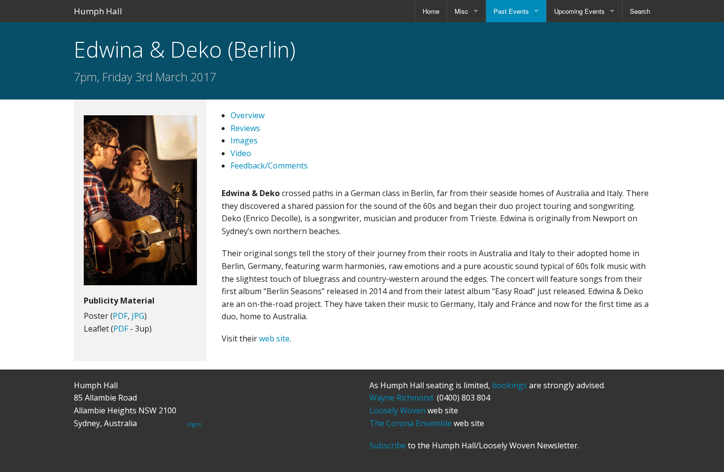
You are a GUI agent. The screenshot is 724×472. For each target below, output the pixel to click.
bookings (509, 385)
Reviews (245, 128)
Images (244, 140)
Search (640, 11)
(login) (194, 424)
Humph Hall (98, 11)
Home (431, 11)
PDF (120, 315)
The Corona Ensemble (410, 423)
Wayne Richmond (401, 397)
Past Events (511, 11)
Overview (247, 115)
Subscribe (387, 445)
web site (274, 338)
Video (240, 153)
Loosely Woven (397, 410)
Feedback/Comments (269, 165)
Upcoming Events (579, 11)
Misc (461, 11)
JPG (138, 315)
